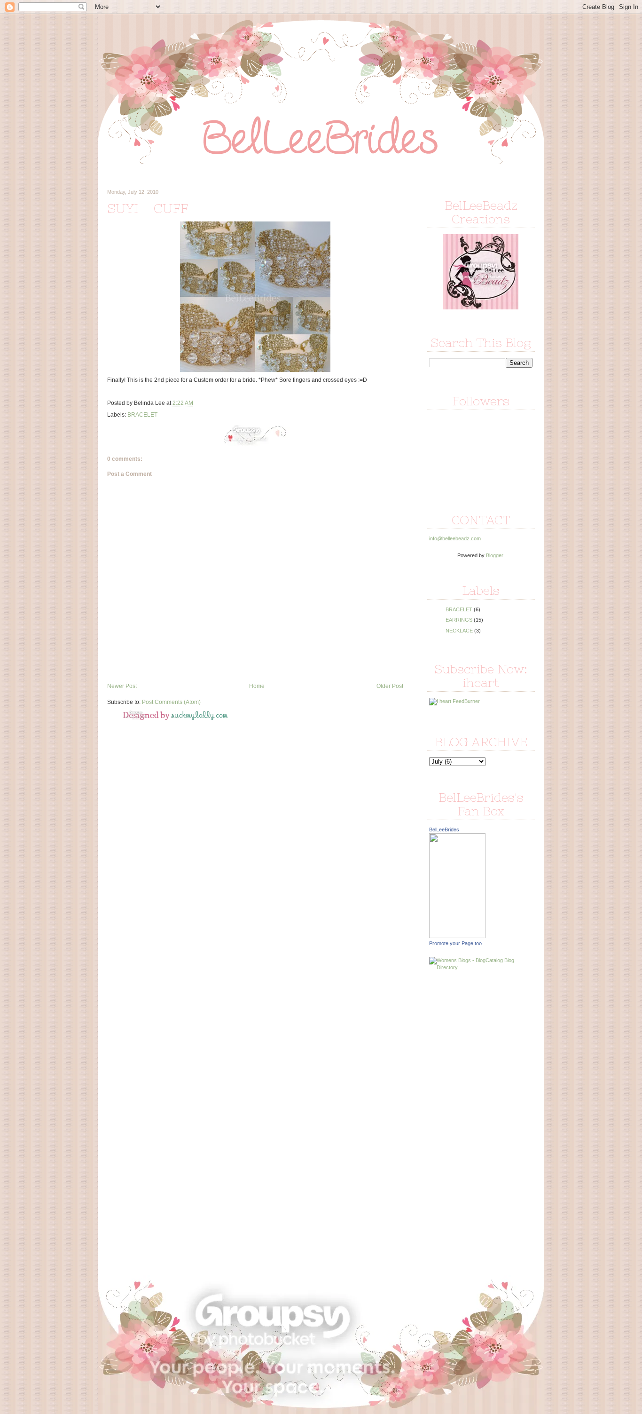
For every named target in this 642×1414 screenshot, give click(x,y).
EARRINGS (459, 620)
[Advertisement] (466, 1122)
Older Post (389, 686)
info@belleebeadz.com (455, 538)
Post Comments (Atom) (171, 702)
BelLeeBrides (444, 829)
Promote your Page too (455, 943)
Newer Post (122, 686)
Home (257, 686)
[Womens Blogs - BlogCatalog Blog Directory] (480, 967)
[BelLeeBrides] (457, 936)
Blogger (494, 555)
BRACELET (142, 414)
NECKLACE (459, 630)
